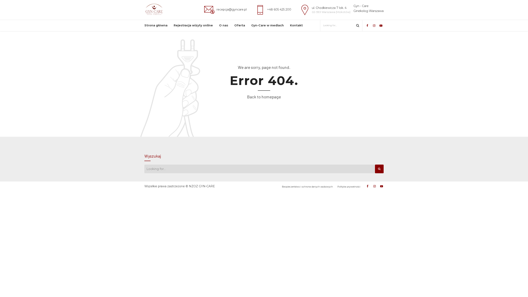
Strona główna (155, 25)
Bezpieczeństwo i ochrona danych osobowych (307, 186)
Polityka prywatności (348, 186)
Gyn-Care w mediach (267, 25)
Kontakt (296, 25)
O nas (223, 25)
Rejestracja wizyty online (193, 25)
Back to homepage (264, 96)
